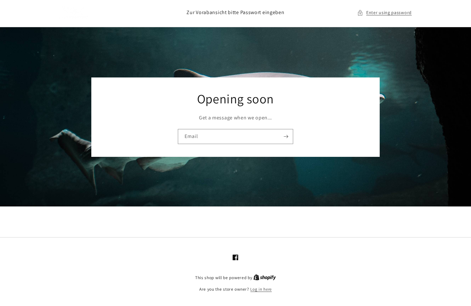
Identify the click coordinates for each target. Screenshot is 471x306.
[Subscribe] (286, 136)
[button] (384, 13)
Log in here (261, 289)
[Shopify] (264, 277)
